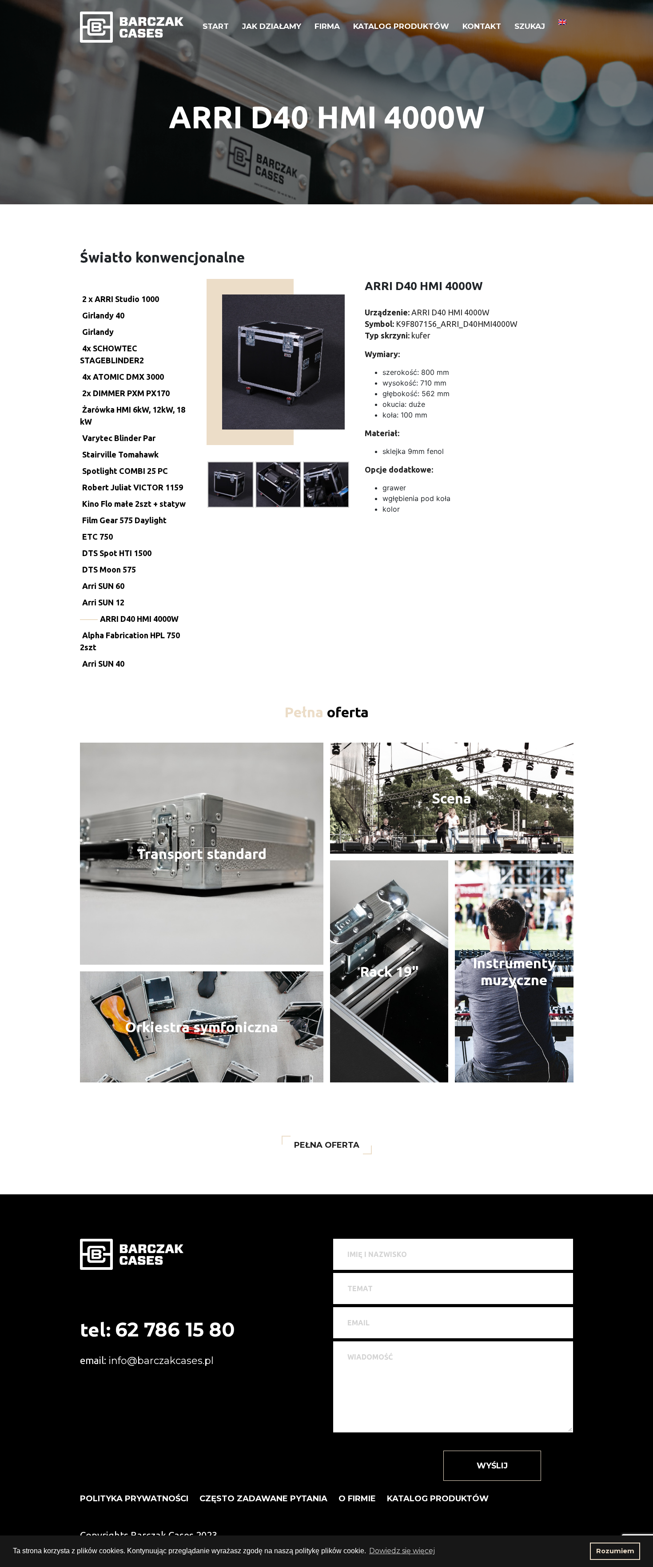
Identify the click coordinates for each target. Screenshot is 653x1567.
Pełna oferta (326, 1145)
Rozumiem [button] (615, 1551)
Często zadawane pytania (263, 1498)
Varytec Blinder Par (118, 438)
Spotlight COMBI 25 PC (125, 470)
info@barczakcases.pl (161, 1361)
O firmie (357, 1498)
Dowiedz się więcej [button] (402, 1551)
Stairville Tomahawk (120, 454)
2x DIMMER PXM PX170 (126, 393)
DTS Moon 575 (109, 569)
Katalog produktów (401, 26)
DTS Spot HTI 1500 (116, 553)
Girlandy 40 (103, 315)
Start (216, 26)
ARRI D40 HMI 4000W (139, 618)
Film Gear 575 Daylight (124, 520)
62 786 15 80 (175, 1329)
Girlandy (98, 331)
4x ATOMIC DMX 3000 (123, 376)
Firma (327, 26)
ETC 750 (97, 536)
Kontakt (481, 26)
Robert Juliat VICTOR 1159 (132, 487)
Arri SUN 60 (103, 585)
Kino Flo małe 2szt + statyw (134, 503)
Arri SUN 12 (103, 602)
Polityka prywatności (134, 1498)
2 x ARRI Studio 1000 (120, 298)
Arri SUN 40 (103, 663)
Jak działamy (271, 26)
